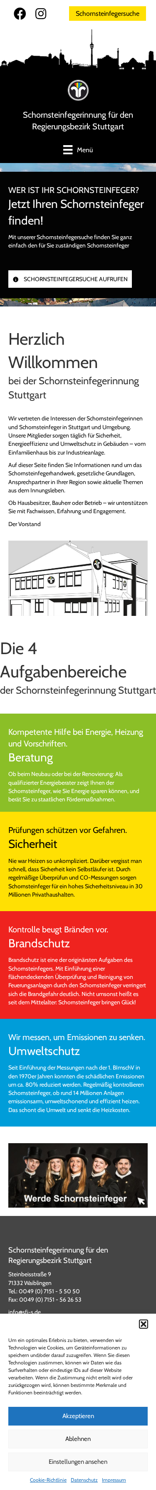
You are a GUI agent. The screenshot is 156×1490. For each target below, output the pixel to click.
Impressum (114, 1480)
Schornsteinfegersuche (107, 13)
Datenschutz (84, 1480)
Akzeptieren (78, 1416)
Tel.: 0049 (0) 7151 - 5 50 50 (44, 1291)
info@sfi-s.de (24, 1312)
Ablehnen (78, 1439)
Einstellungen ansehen (78, 1461)
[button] (143, 1324)
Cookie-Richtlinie (48, 1480)
